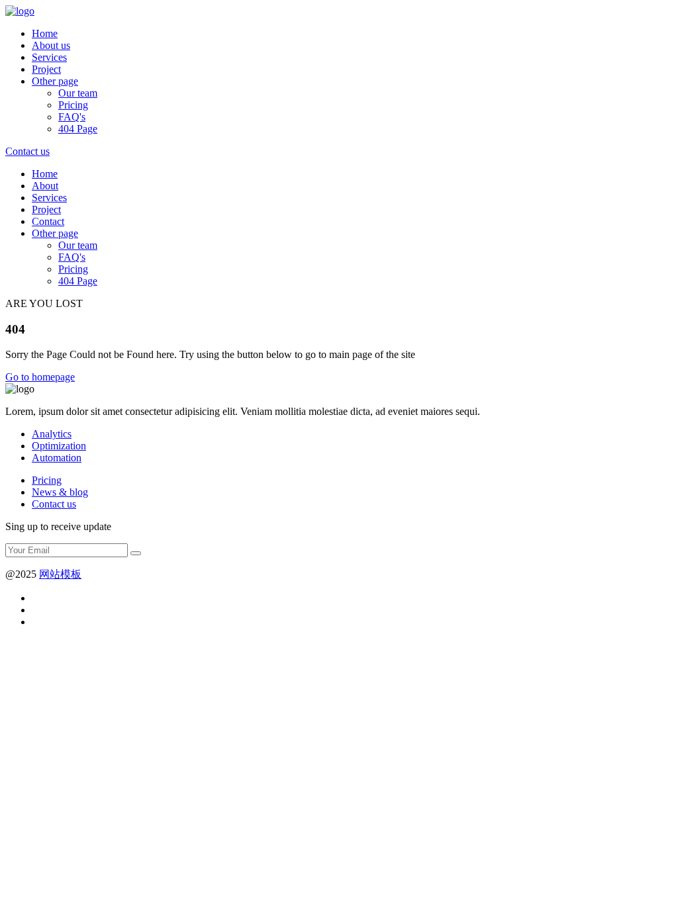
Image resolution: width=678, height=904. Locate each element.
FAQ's (71, 116)
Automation (56, 457)
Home (45, 33)
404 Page (77, 128)
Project (46, 69)
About (45, 185)
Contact (48, 221)
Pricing (73, 105)
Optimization (59, 445)
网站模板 (60, 574)
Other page (55, 81)
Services (49, 57)
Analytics (52, 433)
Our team (77, 93)
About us (51, 45)
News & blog (60, 492)
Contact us (54, 504)
